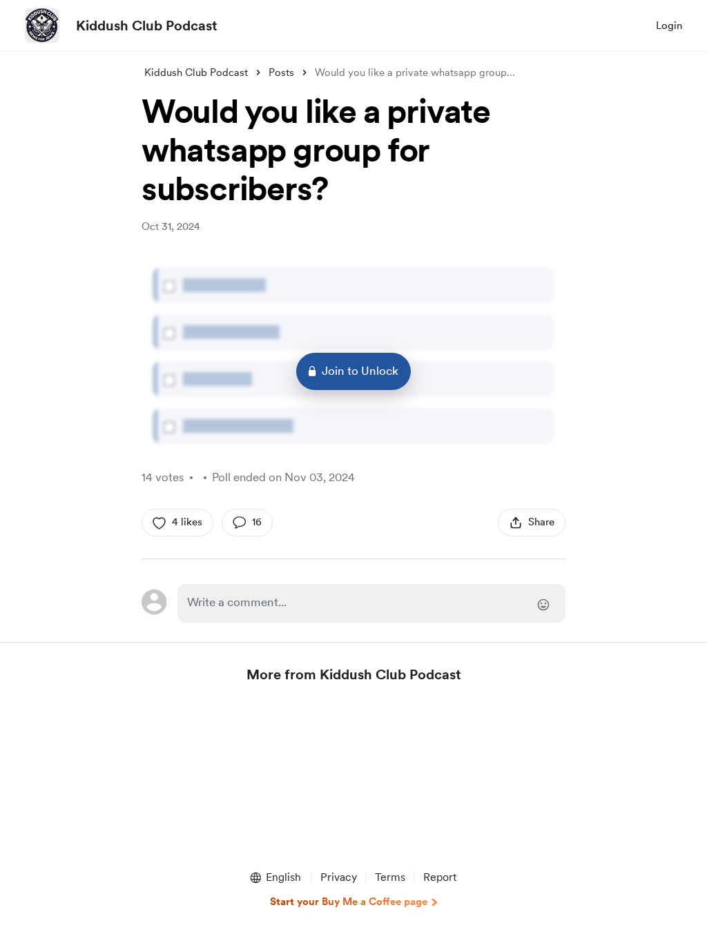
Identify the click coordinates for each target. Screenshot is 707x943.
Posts (281, 72)
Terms (390, 877)
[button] (275, 877)
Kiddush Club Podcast (146, 25)
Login (669, 25)
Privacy (338, 877)
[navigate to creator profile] (42, 25)
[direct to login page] (371, 603)
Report (439, 877)
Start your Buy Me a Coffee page (348, 901)
